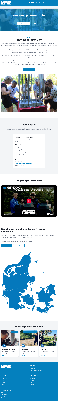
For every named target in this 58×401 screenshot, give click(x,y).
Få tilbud (35, 23)
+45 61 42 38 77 (34, 368)
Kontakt (51, 2)
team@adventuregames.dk (36, 370)
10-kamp (3, 382)
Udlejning (3, 384)
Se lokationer (18, 245)
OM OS (38, 2)
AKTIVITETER (31, 2)
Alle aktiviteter (33, 378)
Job (2, 392)
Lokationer (32, 380)
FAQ (43, 2)
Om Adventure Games (6, 390)
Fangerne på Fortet (5, 378)
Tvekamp (3, 380)
